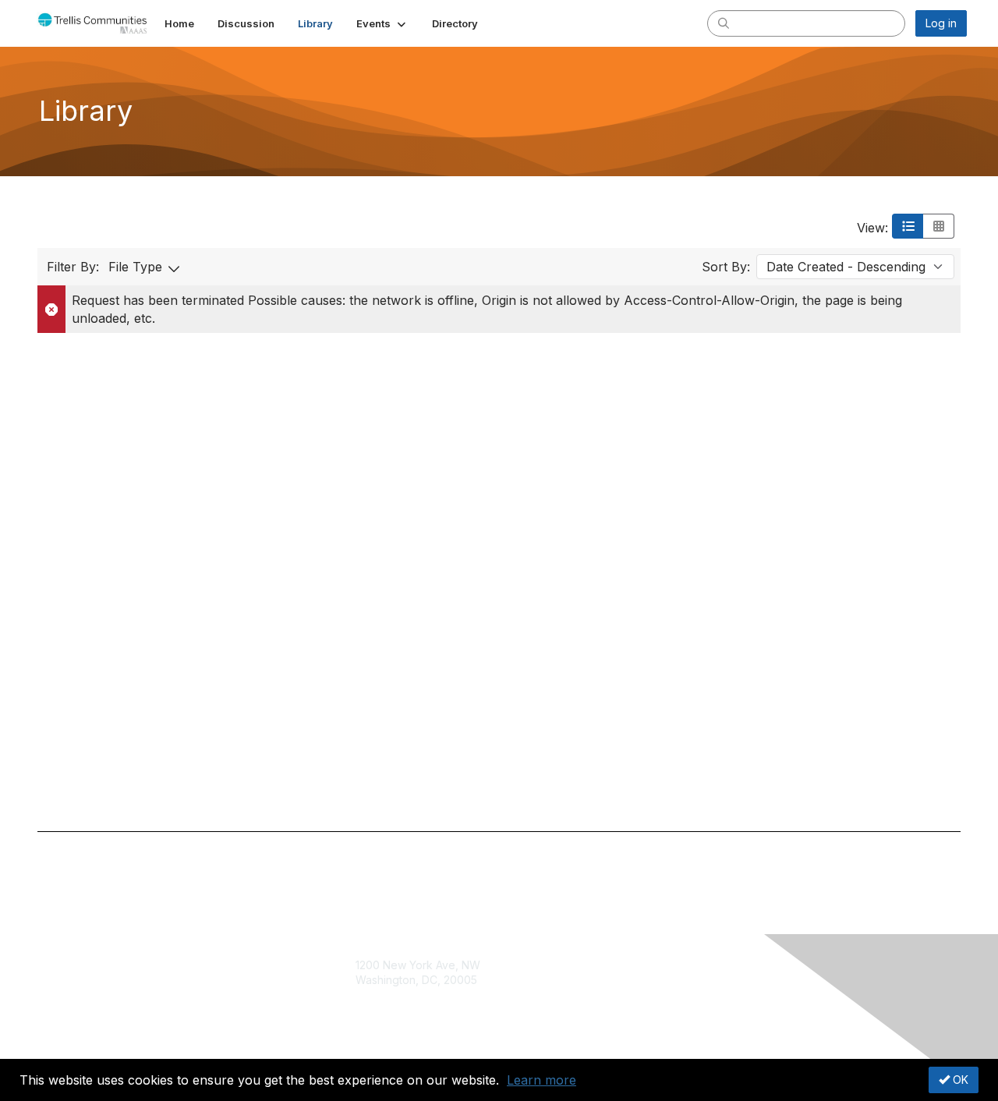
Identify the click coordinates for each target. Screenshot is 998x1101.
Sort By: (726, 266)
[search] (723, 22)
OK (959, 1079)
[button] (382, 23)
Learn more (541, 1080)
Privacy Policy (691, 995)
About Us (678, 965)
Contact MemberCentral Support (439, 995)
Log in (941, 23)
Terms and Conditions (711, 979)
